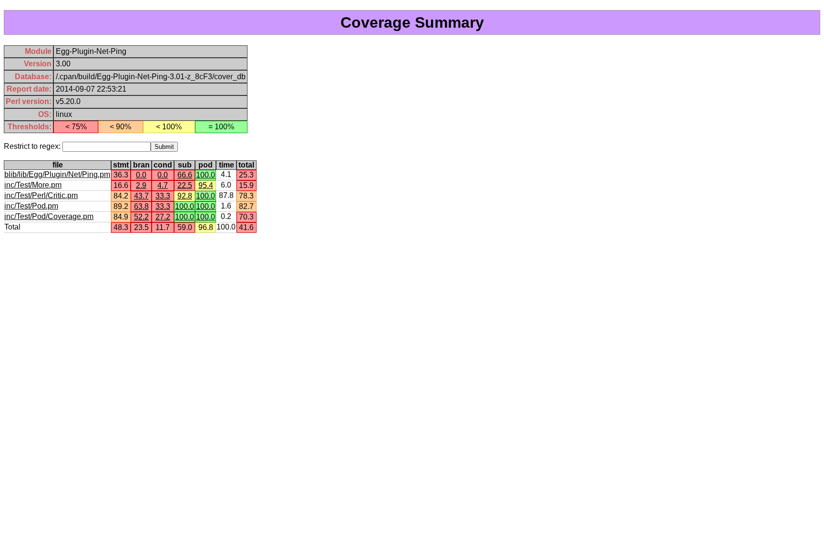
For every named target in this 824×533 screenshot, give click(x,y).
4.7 (162, 185)
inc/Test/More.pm (33, 185)
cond (163, 165)
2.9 (141, 185)
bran (141, 165)
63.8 (141, 206)
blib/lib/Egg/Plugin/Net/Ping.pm (57, 174)
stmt (121, 165)
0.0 (141, 175)
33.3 (162, 196)
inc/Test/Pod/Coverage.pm (48, 216)
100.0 (205, 175)
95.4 (205, 185)
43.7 (141, 196)
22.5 (184, 185)
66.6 (184, 175)
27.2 (162, 217)
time (226, 165)
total (246, 165)
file (57, 165)
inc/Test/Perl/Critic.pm (41, 195)
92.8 (184, 196)
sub (185, 165)
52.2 (141, 217)
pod (205, 165)
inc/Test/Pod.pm (31, 206)
